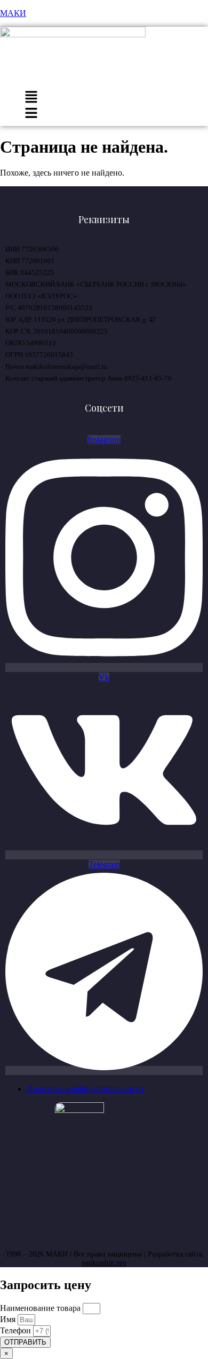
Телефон (16, 1330)
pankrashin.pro (104, 1263)
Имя (9, 1319)
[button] (31, 98)
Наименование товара (41, 1308)
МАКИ (13, 13)
